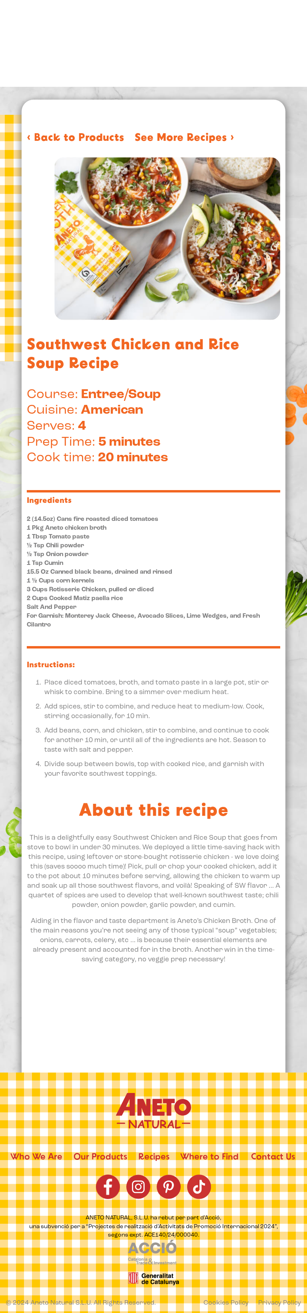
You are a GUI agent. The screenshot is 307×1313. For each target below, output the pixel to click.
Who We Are (36, 1157)
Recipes (153, 1157)
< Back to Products (75, 138)
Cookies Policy (226, 1303)
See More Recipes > (184, 138)
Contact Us (273, 1157)
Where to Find (209, 1157)
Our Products (100, 1157)
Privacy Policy (279, 1303)
